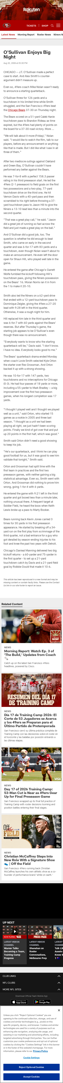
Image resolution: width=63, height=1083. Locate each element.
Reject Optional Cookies (31, 1067)
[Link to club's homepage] (7, 24)
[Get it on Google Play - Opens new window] (42, 1003)
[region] (31, 1044)
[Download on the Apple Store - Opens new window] (19, 1002)
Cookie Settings (31, 1057)
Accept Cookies (31, 1076)
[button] (31, 909)
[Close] (59, 1010)
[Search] (52, 25)
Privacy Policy (40, 1051)
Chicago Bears (16, 109)
